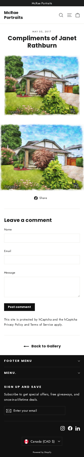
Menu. (10, 373)
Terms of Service (41, 324)
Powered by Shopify (42, 452)
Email (7, 251)
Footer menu (18, 361)
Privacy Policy (13, 324)
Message (9, 272)
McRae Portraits (13, 15)
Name (8, 229)
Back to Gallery (46, 346)
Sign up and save (23, 387)
